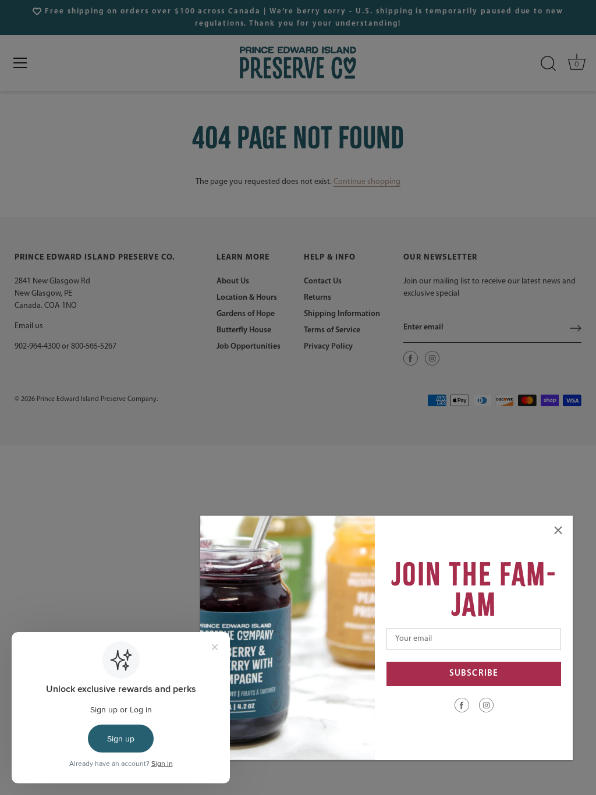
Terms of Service (332, 330)
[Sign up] (575, 328)
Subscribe (473, 673)
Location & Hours (247, 297)
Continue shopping (367, 182)
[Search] (548, 64)
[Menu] (20, 63)
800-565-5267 (93, 346)
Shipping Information (342, 314)
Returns (317, 297)
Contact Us (323, 281)
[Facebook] (462, 705)
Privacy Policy (328, 346)
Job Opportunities (249, 346)
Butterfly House (244, 330)
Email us (29, 326)
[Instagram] (486, 705)
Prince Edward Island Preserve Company (97, 399)
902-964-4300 (37, 346)
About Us (233, 281)
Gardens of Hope (246, 314)
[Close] (558, 530)
